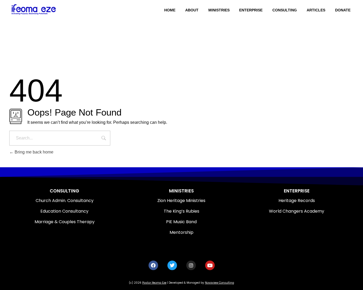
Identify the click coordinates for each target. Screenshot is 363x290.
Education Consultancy (64, 211)
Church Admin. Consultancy (65, 200)
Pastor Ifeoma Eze (154, 283)
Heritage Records (296, 200)
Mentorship (181, 232)
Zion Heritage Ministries (181, 200)
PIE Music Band (181, 222)
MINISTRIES (181, 191)
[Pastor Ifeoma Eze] (45, 9)
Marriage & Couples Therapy (65, 222)
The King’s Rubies (181, 211)
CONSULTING (64, 191)
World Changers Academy (296, 211)
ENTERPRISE (297, 191)
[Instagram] (191, 265)
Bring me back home (33, 152)
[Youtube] (210, 265)
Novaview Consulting (219, 283)
